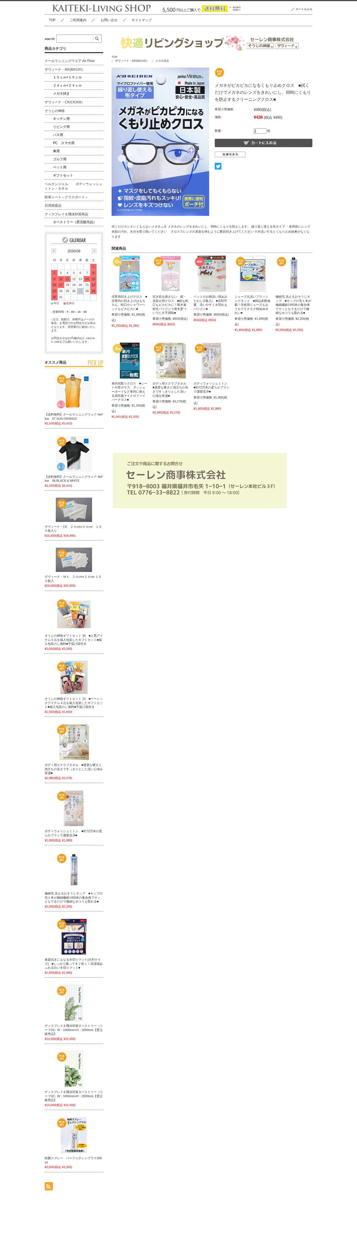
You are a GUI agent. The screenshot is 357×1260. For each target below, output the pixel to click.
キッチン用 (61, 119)
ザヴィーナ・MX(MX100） (132, 60)
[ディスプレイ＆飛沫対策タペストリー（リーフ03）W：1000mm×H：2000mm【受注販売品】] (74, 1003)
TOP (52, 20)
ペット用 (59, 167)
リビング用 (61, 127)
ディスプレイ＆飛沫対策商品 (66, 214)
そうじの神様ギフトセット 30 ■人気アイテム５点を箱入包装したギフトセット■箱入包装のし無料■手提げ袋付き (74, 639)
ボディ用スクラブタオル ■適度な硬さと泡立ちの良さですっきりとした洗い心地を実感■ (74, 769)
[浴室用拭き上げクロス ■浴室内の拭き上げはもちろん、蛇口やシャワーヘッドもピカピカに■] (130, 274)
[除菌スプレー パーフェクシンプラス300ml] (74, 1135)
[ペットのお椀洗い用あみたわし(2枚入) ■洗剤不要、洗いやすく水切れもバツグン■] (212, 274)
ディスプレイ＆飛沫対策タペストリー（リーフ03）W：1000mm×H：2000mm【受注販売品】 (74, 1029)
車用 (56, 151)
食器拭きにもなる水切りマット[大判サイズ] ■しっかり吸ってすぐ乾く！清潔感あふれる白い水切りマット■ (74, 963)
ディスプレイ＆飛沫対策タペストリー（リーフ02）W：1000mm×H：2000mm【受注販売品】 (74, 1096)
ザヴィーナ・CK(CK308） (65, 102)
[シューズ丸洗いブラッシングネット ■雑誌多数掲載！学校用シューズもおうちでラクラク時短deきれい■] (253, 274)
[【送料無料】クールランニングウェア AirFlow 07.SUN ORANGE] (74, 391)
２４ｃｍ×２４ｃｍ (67, 85)
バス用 (58, 135)
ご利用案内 (78, 20)
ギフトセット (63, 175)
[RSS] (49, 1187)
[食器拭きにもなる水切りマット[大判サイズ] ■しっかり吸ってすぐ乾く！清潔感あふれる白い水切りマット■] (74, 936)
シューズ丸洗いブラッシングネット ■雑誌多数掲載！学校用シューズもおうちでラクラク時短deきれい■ (252, 304)
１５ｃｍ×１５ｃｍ (67, 77)
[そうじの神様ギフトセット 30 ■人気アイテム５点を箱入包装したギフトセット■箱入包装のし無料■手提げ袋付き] (74, 614)
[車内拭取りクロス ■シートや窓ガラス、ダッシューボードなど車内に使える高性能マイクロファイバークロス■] (130, 360)
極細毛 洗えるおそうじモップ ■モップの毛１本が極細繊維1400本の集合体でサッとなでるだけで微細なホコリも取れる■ (293, 304)
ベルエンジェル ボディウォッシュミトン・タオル (73, 186)
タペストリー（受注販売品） (75, 222)
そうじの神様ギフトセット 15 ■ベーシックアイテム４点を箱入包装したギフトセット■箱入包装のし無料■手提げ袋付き (74, 702)
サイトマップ (142, 20)
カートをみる (304, 9)
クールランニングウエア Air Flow (70, 61)
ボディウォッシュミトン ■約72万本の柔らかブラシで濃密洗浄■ (212, 387)
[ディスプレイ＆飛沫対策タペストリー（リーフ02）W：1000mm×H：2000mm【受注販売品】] (74, 1069)
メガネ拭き (162, 60)
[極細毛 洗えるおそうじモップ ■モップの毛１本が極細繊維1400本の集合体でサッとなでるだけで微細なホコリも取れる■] (294, 274)
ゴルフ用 (59, 159)
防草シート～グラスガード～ (66, 197)
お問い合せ (109, 20)
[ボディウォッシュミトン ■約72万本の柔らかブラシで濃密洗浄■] (212, 360)
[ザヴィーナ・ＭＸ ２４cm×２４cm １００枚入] (74, 560)
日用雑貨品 (53, 205)
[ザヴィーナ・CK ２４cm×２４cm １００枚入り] (74, 510)
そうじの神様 (55, 111)
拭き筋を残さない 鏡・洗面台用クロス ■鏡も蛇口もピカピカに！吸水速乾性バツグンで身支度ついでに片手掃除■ (170, 304)
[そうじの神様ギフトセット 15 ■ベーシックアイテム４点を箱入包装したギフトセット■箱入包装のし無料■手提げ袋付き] (74, 677)
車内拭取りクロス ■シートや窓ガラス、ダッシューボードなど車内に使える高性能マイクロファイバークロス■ (129, 391)
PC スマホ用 (63, 143)
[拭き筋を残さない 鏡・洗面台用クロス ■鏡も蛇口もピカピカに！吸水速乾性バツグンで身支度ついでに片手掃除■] (171, 274)
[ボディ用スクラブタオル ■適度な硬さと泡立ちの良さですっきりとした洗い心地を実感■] (171, 360)
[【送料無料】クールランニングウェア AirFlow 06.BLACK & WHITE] (74, 454)
